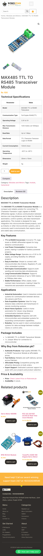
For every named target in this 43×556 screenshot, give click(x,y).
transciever (5, 185)
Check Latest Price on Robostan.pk (23, 379)
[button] (31, 3)
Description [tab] (8, 191)
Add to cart (15, 171)
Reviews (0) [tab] (20, 191)
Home (3, 16)
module (32, 183)
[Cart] (32, 11)
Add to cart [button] (10, 421)
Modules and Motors (13, 16)
